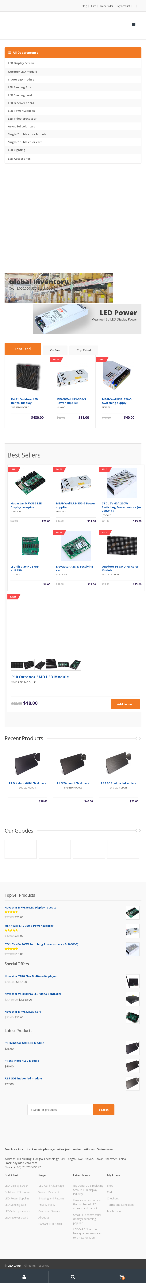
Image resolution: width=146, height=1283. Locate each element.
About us (43, 1217)
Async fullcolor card (22, 126)
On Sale (55, 350)
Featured (23, 348)
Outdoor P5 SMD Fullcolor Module (120, 568)
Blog (84, 6)
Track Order (106, 6)
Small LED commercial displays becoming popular (87, 1219)
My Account (123, 6)
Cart (93, 6)
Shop (110, 1185)
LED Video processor (22, 118)
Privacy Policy (46, 1204)
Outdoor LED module (22, 71)
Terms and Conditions (120, 1204)
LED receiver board (21, 103)
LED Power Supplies (21, 111)
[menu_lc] (134, 24)
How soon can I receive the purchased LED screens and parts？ (87, 1204)
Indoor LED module (21, 79)
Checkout (113, 1198)
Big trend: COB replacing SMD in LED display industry (88, 1190)
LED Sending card (20, 95)
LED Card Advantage (51, 1185)
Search (104, 1109)
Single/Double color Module (27, 134)
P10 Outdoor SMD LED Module (40, 676)
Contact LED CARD (50, 1224)
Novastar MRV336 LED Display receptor (26, 505)
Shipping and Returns (51, 1198)
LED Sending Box (19, 87)
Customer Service (49, 1211)
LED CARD (14, 1265)
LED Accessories (19, 158)
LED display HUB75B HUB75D (24, 568)
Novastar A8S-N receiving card (74, 568)
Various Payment (48, 1192)
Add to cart (125, 704)
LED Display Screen (21, 63)
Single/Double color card (25, 142)
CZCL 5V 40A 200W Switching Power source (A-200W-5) (121, 507)
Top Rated (84, 350)
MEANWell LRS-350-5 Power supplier (75, 505)
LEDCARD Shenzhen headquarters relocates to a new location (87, 1233)
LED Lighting (16, 150)
